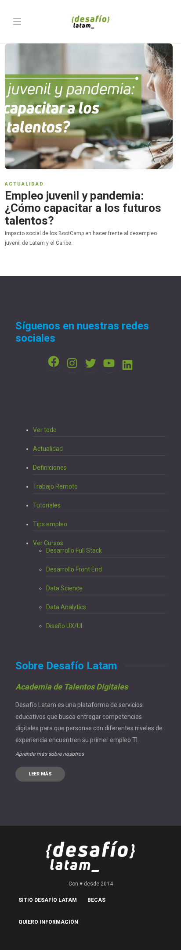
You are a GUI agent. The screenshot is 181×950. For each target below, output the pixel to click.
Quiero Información (48, 922)
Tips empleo (50, 524)
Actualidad (24, 184)
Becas (96, 900)
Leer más (40, 774)
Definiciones (50, 467)
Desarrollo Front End (74, 569)
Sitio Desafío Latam (47, 900)
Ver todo (45, 430)
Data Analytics (66, 607)
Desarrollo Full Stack (74, 550)
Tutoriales (47, 505)
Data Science (64, 588)
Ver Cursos (48, 543)
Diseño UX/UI (64, 626)
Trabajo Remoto (55, 486)
